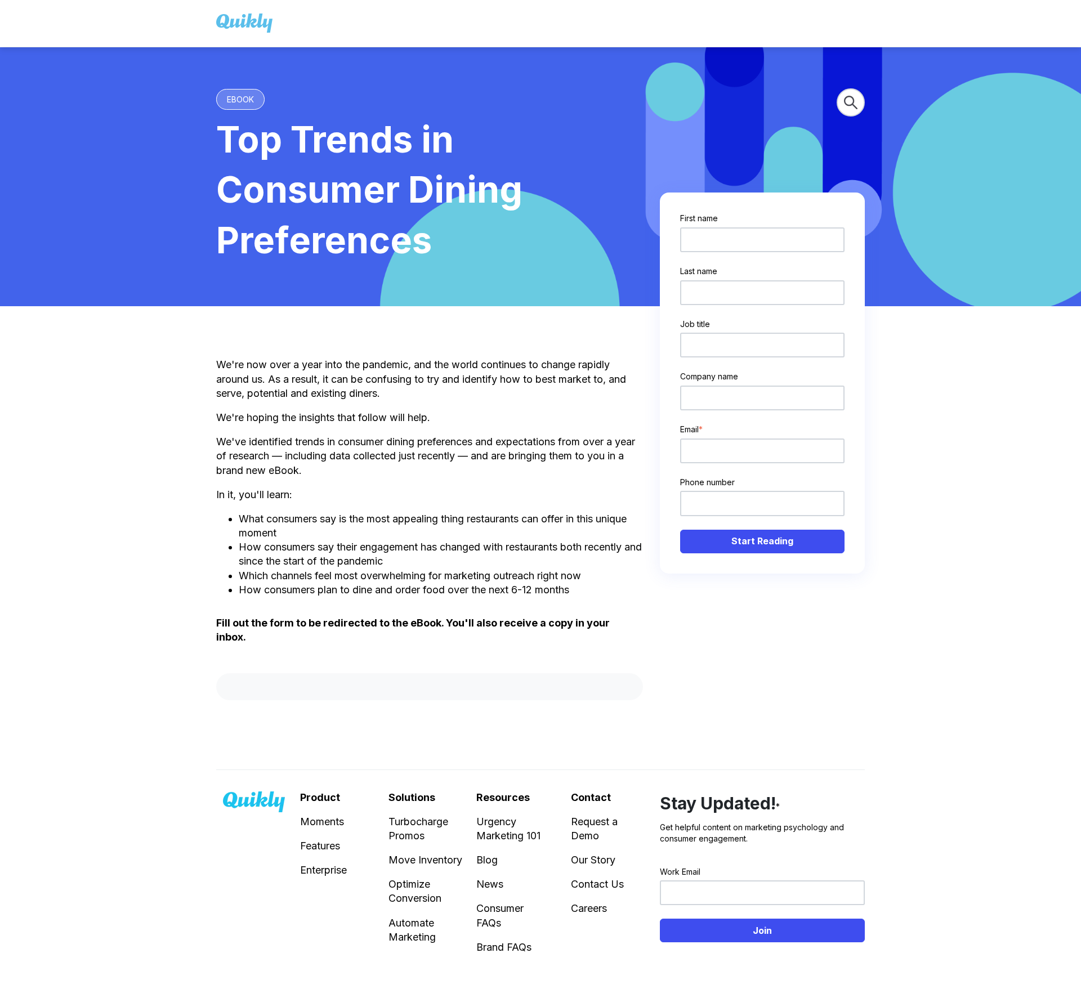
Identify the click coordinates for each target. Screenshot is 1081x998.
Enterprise (323, 870)
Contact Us (597, 884)
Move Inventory (425, 860)
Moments (322, 821)
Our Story (593, 860)
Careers (589, 908)
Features (320, 846)
